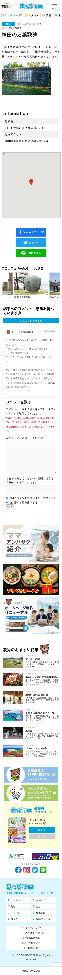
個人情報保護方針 (31, 937)
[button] (31, 182)
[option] (31, 285)
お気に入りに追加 (31, 970)
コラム (14, 919)
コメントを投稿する (31, 321)
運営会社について (31, 942)
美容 (48, 15)
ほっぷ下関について (31, 928)
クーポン (18, 15)
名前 (8, 478)
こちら (25, 386)
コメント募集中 (13, 28)
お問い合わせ (31, 947)
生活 (38, 906)
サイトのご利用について (31, 932)
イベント (15, 912)
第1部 (42, 830)
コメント (12, 437)
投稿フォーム (43, 919)
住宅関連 (40, 912)
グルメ (35, 15)
